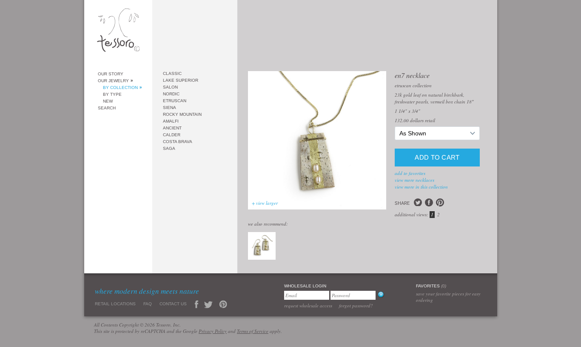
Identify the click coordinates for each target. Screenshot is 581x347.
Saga (169, 148)
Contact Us (173, 303)
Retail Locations (115, 303)
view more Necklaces (414, 180)
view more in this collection (421, 187)
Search (107, 108)
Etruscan (174, 100)
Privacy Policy (213, 331)
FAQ (147, 303)
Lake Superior (180, 80)
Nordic (171, 94)
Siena (169, 107)
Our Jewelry (113, 80)
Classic (172, 73)
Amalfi (171, 121)
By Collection (120, 87)
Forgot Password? (356, 305)
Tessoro (118, 33)
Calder (171, 134)
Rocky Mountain (182, 114)
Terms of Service (252, 331)
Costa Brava (177, 141)
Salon (170, 87)
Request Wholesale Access (308, 305)
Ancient (172, 128)
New (108, 101)
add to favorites (410, 173)
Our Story (110, 74)
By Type (112, 94)
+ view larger (265, 203)
